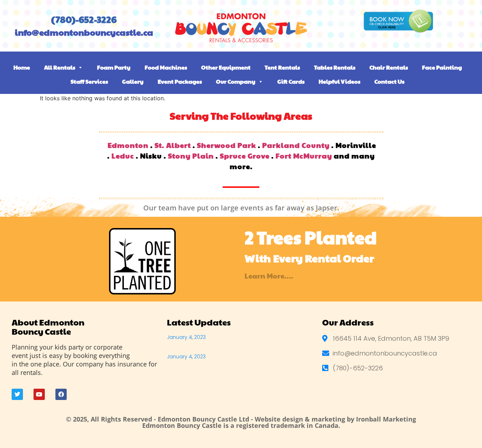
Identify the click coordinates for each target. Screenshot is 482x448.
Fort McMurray (304, 156)
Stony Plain (191, 156)
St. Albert (173, 145)
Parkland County (296, 145)
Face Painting (442, 67)
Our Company (235, 81)
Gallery (133, 81)
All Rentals (59, 67)
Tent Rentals (282, 67)
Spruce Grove (245, 156)
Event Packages (180, 81)
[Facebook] (61, 394)
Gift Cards (291, 81)
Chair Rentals (388, 67)
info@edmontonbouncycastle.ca (84, 32)
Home (21, 67)
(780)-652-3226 (83, 19)
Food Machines (166, 67)
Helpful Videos (339, 81)
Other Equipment (226, 67)
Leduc (123, 156)
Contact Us (389, 81)
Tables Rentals (334, 67)
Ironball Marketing (386, 419)
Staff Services (89, 81)
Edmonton (128, 145)
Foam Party (114, 67)
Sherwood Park (226, 145)
